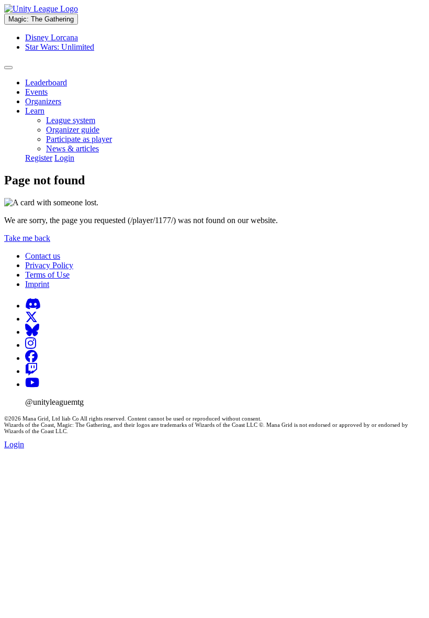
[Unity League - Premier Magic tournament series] (41, 8)
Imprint (37, 284)
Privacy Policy (49, 265)
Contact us (42, 255)
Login (64, 157)
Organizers (43, 101)
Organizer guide (72, 129)
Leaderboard (46, 82)
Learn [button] (34, 110)
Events (36, 91)
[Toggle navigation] (8, 67)
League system (70, 120)
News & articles (72, 148)
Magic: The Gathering (41, 19)
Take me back (27, 238)
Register (38, 157)
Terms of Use (47, 274)
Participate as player (79, 139)
